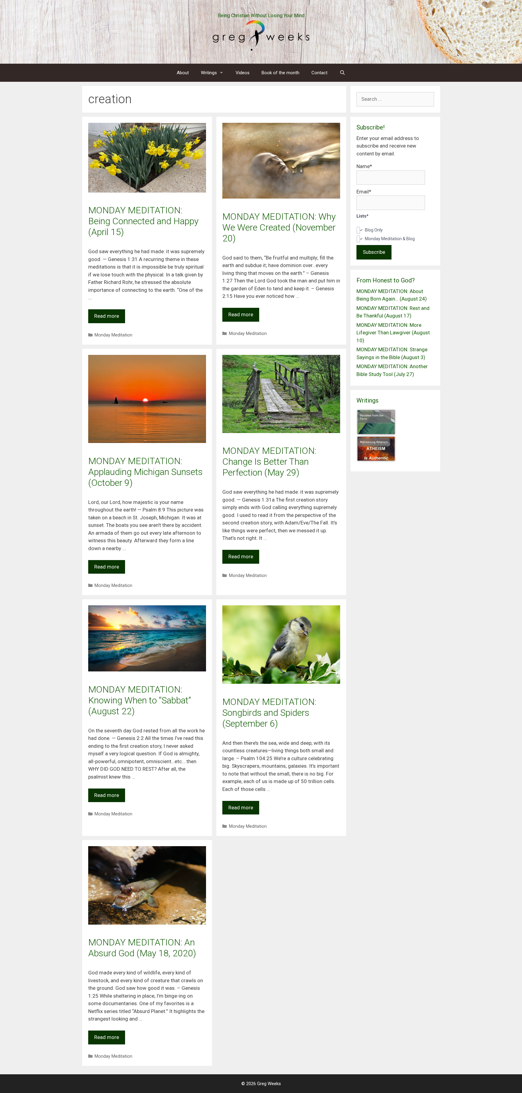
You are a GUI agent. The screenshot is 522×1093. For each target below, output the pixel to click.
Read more (106, 316)
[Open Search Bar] (342, 73)
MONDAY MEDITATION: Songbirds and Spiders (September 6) (269, 712)
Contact (319, 72)
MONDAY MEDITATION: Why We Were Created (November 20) (279, 227)
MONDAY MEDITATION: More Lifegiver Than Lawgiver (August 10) (393, 332)
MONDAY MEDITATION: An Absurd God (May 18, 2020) (142, 947)
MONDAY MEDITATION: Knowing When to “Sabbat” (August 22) (139, 700)
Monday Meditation (113, 335)
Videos (243, 72)
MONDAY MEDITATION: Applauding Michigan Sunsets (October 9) (145, 472)
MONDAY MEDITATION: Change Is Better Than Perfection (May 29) (269, 461)
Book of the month (280, 72)
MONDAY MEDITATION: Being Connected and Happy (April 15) (143, 221)
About (183, 72)
